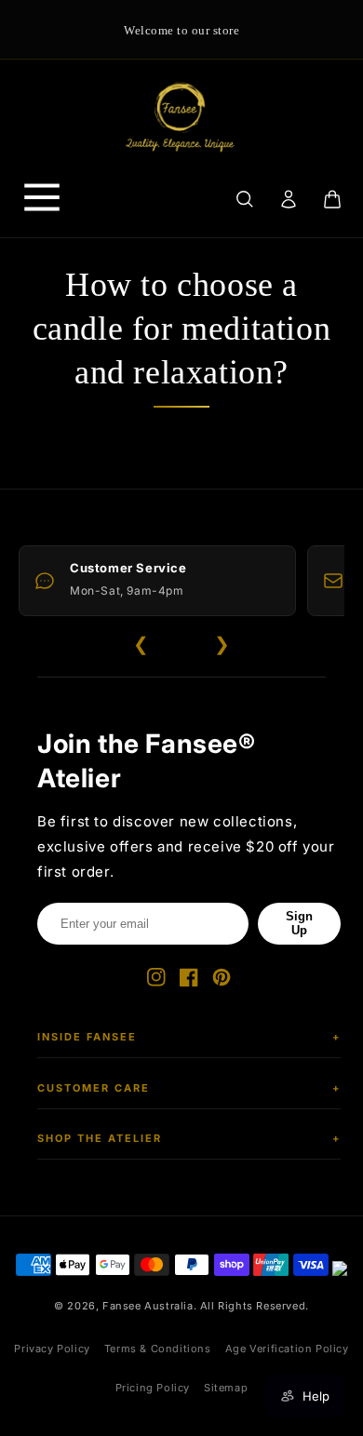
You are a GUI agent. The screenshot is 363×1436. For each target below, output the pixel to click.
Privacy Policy (51, 1348)
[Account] (288, 199)
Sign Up (299, 923)
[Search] (244, 199)
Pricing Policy (152, 1387)
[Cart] (332, 199)
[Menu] (42, 198)
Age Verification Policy (287, 1348)
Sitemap (226, 1387)
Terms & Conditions (157, 1348)
